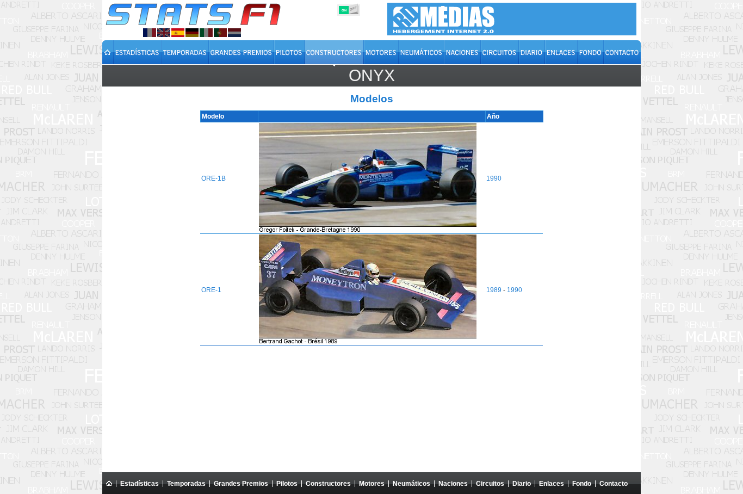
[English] (163, 32)
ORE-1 (211, 290)
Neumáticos (411, 483)
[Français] (149, 32)
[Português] (220, 32)
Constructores (328, 483)
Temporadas (186, 483)
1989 (493, 290)
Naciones (453, 483)
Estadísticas (139, 483)
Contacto (613, 483)
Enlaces (551, 483)
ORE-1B (213, 178)
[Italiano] (206, 32)
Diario (521, 483)
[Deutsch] (192, 32)
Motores (372, 483)
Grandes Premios (241, 483)
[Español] (177, 32)
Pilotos (287, 483)
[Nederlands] (234, 32)
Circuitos (490, 483)
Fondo (581, 483)
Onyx (372, 75)
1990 (493, 178)
